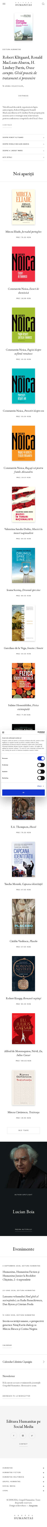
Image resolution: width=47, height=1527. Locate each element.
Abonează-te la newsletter (16, 1396)
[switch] (41, 765)
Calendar (7, 1345)
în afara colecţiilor (13, 86)
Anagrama (33, 1505)
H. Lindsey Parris (19, 65)
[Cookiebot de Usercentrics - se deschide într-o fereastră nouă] (34, 732)
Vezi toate (23, 1130)
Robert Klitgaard (16, 57)
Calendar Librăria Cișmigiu (17, 1361)
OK (23, 792)
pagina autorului (23, 1229)
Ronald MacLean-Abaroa (22, 60)
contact (23, 1444)
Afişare (39, 786)
